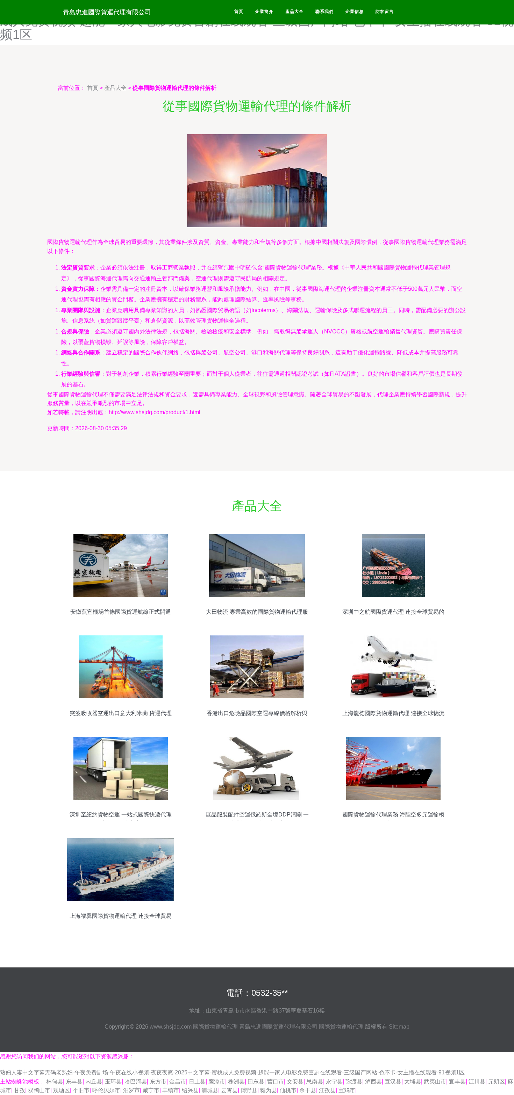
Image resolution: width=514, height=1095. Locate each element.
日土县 (197, 1082)
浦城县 (209, 1090)
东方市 (158, 1082)
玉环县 (113, 1082)
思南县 (314, 1082)
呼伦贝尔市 (106, 1090)
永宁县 (334, 1082)
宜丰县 (457, 1082)
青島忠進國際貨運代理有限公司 (107, 12)
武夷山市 (435, 1082)
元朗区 (496, 1082)
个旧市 (81, 1090)
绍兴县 (190, 1090)
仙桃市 (288, 1090)
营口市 (275, 1082)
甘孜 (19, 1090)
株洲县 (236, 1082)
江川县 (477, 1082)
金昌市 (177, 1082)
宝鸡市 (346, 1090)
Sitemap (399, 1027)
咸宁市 (151, 1090)
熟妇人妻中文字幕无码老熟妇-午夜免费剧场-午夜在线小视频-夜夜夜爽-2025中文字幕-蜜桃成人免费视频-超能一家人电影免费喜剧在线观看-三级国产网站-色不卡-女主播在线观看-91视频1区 (232, 1072)
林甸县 (54, 1082)
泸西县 (373, 1082)
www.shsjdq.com (171, 1027)
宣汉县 (393, 1082)
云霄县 (229, 1090)
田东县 (256, 1082)
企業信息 (354, 11)
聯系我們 (324, 11)
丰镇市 (170, 1090)
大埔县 (412, 1082)
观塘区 (61, 1090)
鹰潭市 (216, 1082)
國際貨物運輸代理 (215, 1027)
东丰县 (74, 1082)
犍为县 (268, 1090)
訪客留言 (385, 11)
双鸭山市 (39, 1090)
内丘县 (93, 1082)
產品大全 (294, 11)
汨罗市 (131, 1090)
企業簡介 (264, 11)
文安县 (295, 1082)
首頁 (238, 11)
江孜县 (327, 1090)
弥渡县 (353, 1082)
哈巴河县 (135, 1082)
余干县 (307, 1090)
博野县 (249, 1090)
